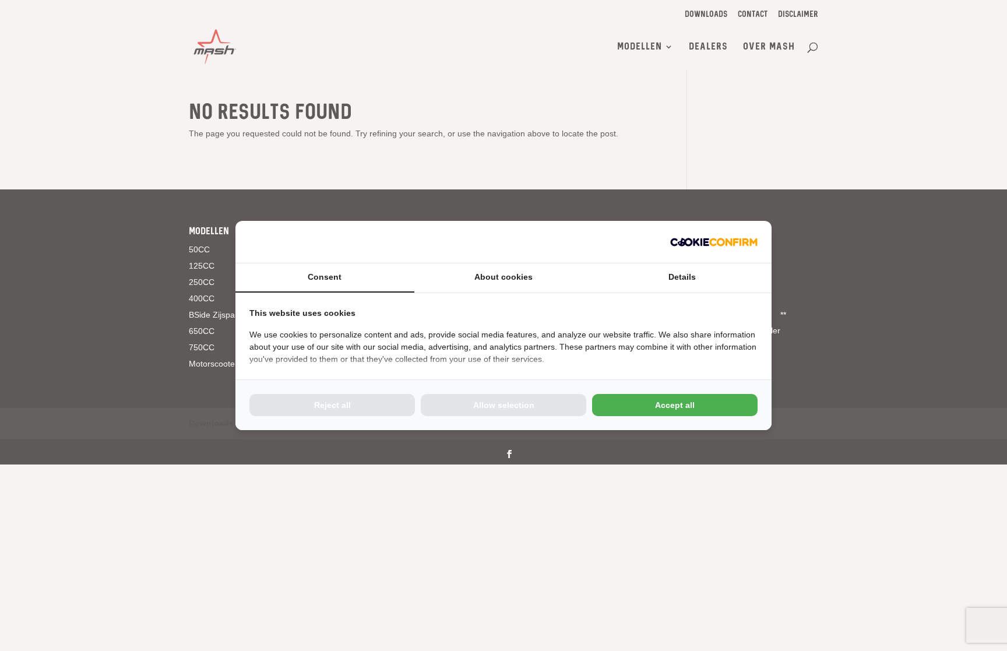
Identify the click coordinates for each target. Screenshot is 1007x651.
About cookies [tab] (503, 276)
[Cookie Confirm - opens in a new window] (714, 242)
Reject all (332, 405)
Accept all (675, 405)
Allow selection (503, 405)
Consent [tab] (324, 276)
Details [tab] (682, 276)
